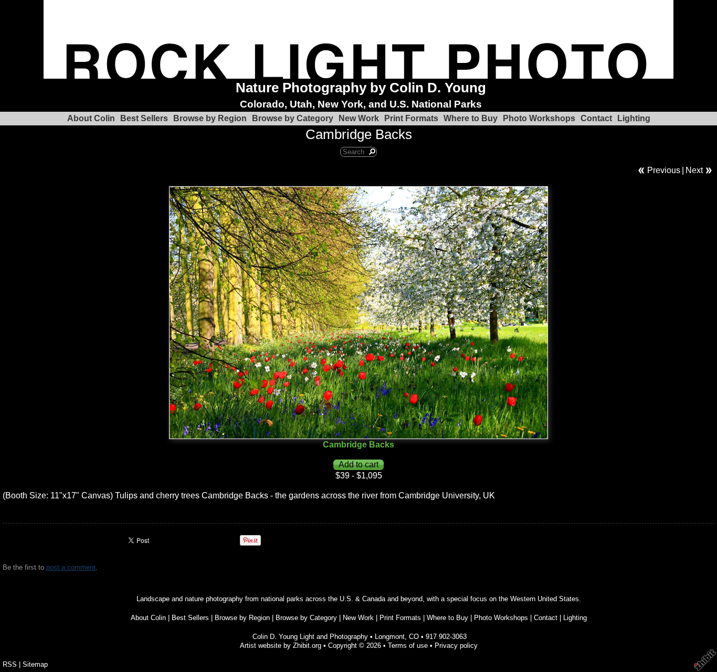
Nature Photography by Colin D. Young (361, 87)
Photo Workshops (539, 118)
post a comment (71, 567)
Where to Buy (471, 118)
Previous (663, 170)
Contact (596, 118)
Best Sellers (144, 118)
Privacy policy (456, 645)
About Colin (91, 118)
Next (694, 170)
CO (414, 637)
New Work (359, 118)
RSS (10, 664)
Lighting (633, 118)
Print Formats (411, 118)
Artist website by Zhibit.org (280, 645)
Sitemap (35, 664)
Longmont (390, 637)
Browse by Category (292, 118)
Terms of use (408, 645)
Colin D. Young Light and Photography (310, 637)
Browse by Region (210, 118)
